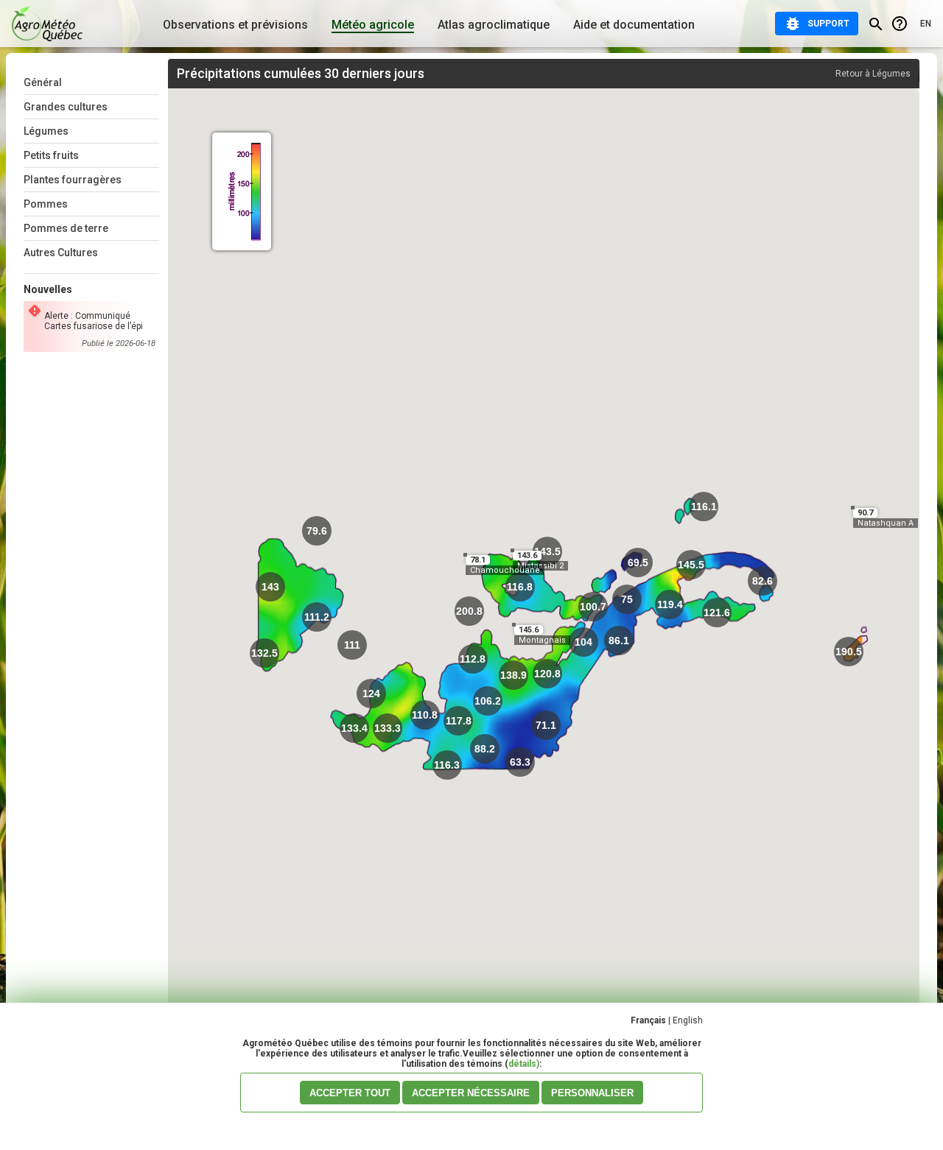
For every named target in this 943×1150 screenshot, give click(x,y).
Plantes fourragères (73, 180)
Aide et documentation (634, 25)
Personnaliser (592, 1092)
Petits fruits (51, 155)
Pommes (46, 204)
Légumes (46, 131)
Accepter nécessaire (471, 1092)
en (925, 23)
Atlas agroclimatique (494, 25)
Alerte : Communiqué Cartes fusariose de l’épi (93, 321)
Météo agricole (373, 25)
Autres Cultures (61, 252)
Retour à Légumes (873, 73)
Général (43, 82)
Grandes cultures (66, 107)
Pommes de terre (66, 228)
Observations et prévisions (235, 25)
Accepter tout (349, 1092)
